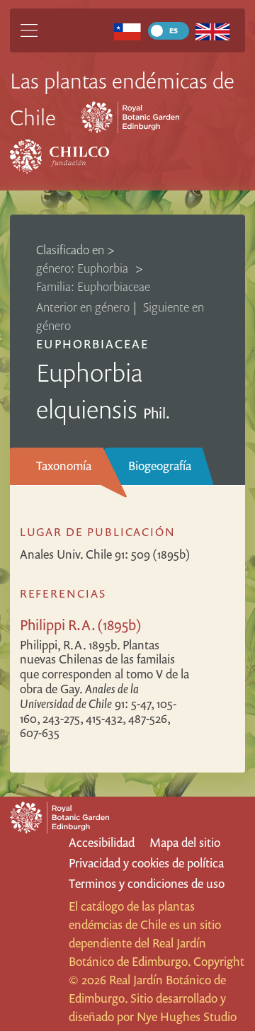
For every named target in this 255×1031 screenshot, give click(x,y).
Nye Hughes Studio (187, 1016)
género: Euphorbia (83, 268)
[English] (213, 30)
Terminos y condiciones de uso (147, 883)
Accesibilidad (102, 842)
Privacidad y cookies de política (146, 863)
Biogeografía (159, 465)
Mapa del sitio (184, 842)
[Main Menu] (29, 30)
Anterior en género (83, 307)
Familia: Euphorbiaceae (93, 286)
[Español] (127, 30)
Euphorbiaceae (92, 344)
